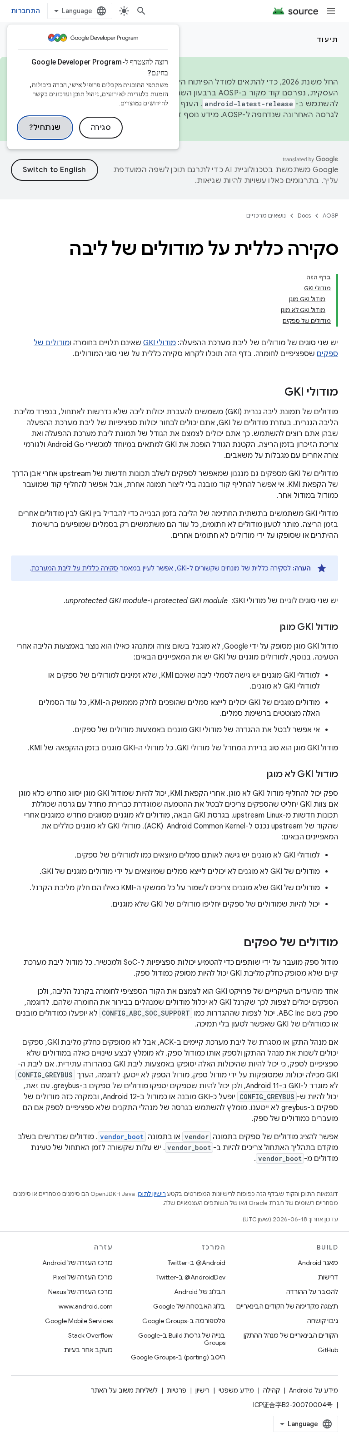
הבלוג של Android (199, 1292)
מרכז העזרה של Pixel (83, 1277)
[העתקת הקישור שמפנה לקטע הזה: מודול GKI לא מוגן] (257, 774)
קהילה (271, 1390)
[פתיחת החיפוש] (141, 10)
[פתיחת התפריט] (331, 11)
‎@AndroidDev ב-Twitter (190, 1277)
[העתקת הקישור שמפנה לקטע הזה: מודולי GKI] (275, 392)
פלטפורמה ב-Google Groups (183, 1321)
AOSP (330, 215)
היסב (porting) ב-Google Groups (178, 1357)
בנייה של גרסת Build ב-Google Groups (181, 1339)
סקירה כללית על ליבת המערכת (74, 568)
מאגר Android (318, 1263)
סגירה (101, 127)
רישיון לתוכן (152, 1194)
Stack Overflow (90, 1335)
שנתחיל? (45, 127)
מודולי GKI (159, 342)
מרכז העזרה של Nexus (80, 1292)
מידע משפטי (236, 1390)
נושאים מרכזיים (266, 215)
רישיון (202, 1390)
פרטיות (176, 1390)
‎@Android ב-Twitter (196, 1263)
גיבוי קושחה (322, 1321)
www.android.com (86, 1306)
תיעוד (328, 39)
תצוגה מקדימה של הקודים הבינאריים (287, 1306)
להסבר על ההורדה (312, 1292)
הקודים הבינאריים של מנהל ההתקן (291, 1335)
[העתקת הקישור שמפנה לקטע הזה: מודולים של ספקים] (234, 943)
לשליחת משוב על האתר (124, 1390)
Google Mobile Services (79, 1321)
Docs (304, 215)
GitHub (328, 1350)
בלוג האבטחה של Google (189, 1306)
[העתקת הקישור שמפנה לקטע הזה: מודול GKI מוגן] (270, 627)
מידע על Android (313, 1390)
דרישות (328, 1277)
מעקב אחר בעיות (88, 1350)
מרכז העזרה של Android (77, 1263)
